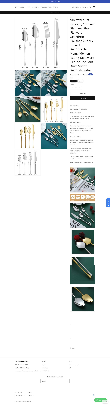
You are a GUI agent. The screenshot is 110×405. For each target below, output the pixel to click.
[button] (36, 7)
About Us (44, 365)
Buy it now (83, 98)
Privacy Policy (45, 370)
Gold (80, 81)
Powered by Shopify (27, 401)
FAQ (70, 368)
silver (73, 81)
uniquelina (20, 401)
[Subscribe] (67, 381)
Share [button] (73, 348)
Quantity (72, 84)
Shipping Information (74, 365)
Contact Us (45, 368)
